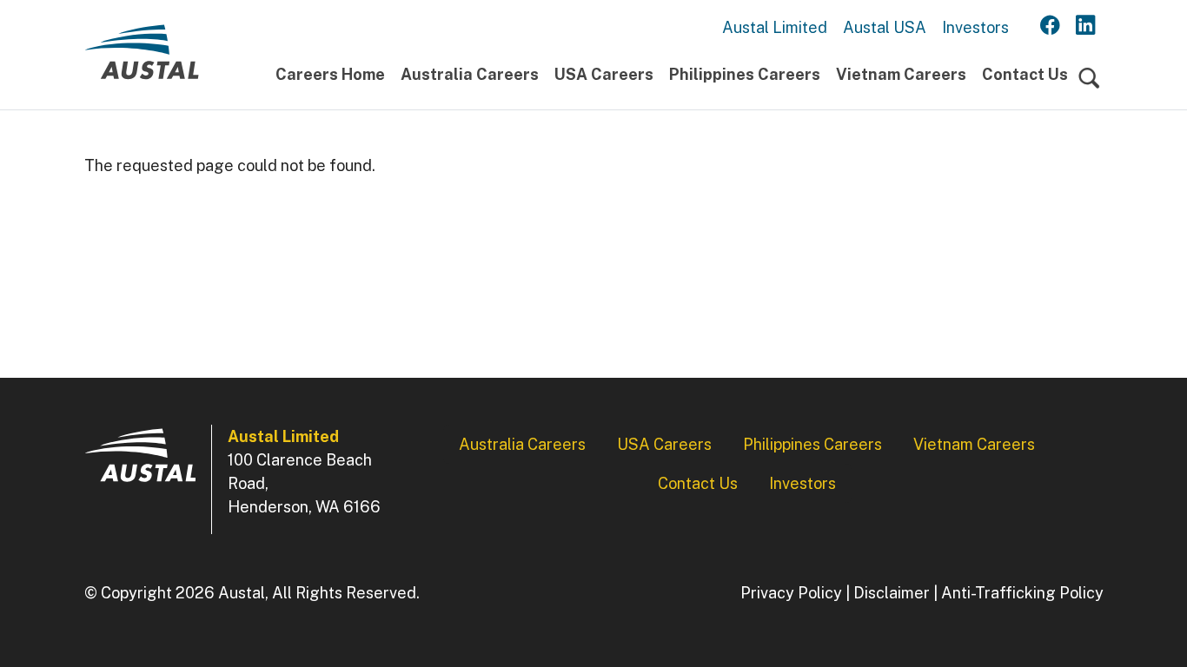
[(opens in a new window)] (1050, 26)
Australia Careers (470, 74)
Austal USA (884, 27)
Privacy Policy (791, 593)
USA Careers (603, 74)
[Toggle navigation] (1089, 79)
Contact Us (1025, 74)
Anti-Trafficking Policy (1022, 593)
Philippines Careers (744, 74)
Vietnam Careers (901, 74)
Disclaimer (891, 593)
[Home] (141, 59)
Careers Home (330, 74)
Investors (975, 27)
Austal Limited (774, 27)
